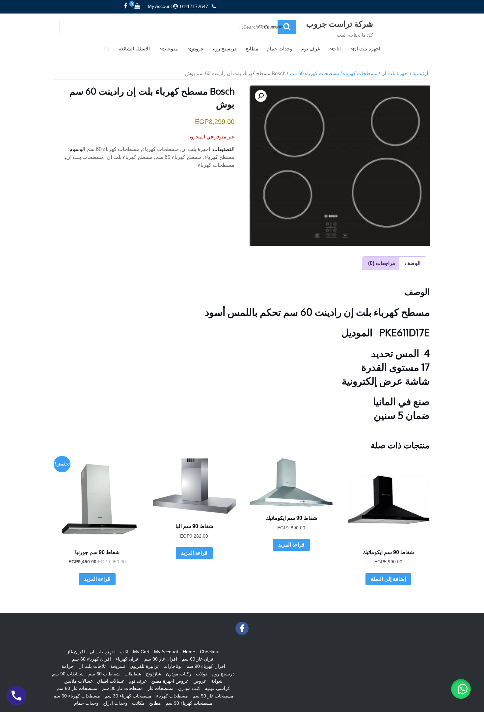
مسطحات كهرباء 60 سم (314, 73)
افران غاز (76, 651)
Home (189, 651)
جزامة (68, 666)
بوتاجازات (172, 666)
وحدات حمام (279, 48)
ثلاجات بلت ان (92, 666)
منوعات (170, 48)
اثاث (336, 48)
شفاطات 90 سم (68, 673)
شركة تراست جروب (339, 23)
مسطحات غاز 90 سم (213, 695)
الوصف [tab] (412, 263)
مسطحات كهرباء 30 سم (128, 695)
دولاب (201, 673)
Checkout (210, 651)
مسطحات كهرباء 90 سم (189, 703)
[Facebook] (125, 6)
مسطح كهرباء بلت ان (130, 157)
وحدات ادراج (115, 703)
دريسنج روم (224, 48)
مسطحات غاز (161, 688)
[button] (261, 96)
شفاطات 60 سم (104, 673)
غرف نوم (310, 48)
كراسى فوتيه (217, 688)
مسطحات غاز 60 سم (77, 688)
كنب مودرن (189, 688)
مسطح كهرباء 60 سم (178, 157)
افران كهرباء (128, 659)
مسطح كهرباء (219, 157)
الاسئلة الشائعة (134, 48)
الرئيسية (421, 73)
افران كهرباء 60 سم (91, 659)
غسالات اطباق (110, 681)
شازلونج (153, 673)
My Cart (141, 651)
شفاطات (132, 673)
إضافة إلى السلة (388, 579)
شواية (217, 681)
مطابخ (251, 48)
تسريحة (117, 666)
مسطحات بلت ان (85, 157)
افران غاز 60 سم (198, 659)
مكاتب (138, 703)
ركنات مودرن (178, 673)
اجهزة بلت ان (366, 48)
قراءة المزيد (291, 545)
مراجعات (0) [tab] (381, 263)
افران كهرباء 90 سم (205, 666)
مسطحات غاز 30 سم (122, 688)
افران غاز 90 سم (160, 659)
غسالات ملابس (78, 681)
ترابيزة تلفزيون (144, 666)
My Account (160, 6)
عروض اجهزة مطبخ (170, 681)
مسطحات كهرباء (360, 73)
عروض (197, 48)
